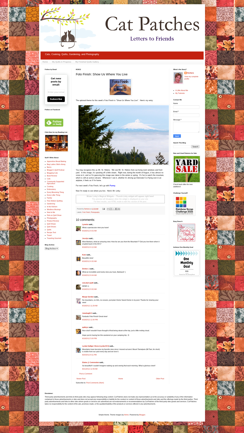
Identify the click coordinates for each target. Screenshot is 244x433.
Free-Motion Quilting (55, 201)
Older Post (160, 379)
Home (45, 62)
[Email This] (108, 209)
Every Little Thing (53, 195)
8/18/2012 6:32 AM (89, 261)
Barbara (190, 73)
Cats (48, 179)
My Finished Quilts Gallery (87, 62)
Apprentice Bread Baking (56, 161)
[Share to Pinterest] (118, 209)
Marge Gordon (88, 297)
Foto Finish (86, 212)
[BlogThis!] (110, 209)
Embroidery (51, 189)
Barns (49, 167)
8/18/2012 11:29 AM (89, 306)
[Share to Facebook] (116, 209)
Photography (95, 212)
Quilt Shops (51, 224)
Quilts (49, 230)
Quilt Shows (51, 227)
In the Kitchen (52, 207)
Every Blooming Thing (55, 192)
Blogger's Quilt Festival (55, 170)
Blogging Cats (52, 173)
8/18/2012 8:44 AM (89, 275)
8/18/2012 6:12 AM (89, 247)
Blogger (142, 415)
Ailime (126, 415)
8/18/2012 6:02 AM (89, 231)
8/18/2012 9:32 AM (89, 289)
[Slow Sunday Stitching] (186, 241)
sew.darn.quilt (87, 283)
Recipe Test (51, 233)
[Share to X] (113, 209)
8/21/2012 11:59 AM (89, 369)
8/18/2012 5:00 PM (89, 338)
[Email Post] (103, 209)
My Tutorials (180, 93)
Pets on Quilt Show (54, 215)
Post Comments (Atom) (95, 383)
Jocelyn (85, 238)
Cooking (50, 187)
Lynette (85, 224)
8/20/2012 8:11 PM (89, 355)
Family (49, 198)
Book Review (52, 176)
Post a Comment (85, 374)
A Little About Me (181, 90)
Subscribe (56, 99)
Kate (84, 255)
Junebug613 (87, 313)
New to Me (51, 212)
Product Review (53, 221)
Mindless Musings (54, 210)
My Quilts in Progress (61, 62)
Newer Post (81, 379)
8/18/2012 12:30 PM (90, 320)
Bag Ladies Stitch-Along (56, 164)
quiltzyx (85, 327)
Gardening (51, 204)
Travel (49, 235)
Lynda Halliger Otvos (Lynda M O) (95, 346)
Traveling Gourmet (54, 238)
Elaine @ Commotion (90, 362)
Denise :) (85, 269)
